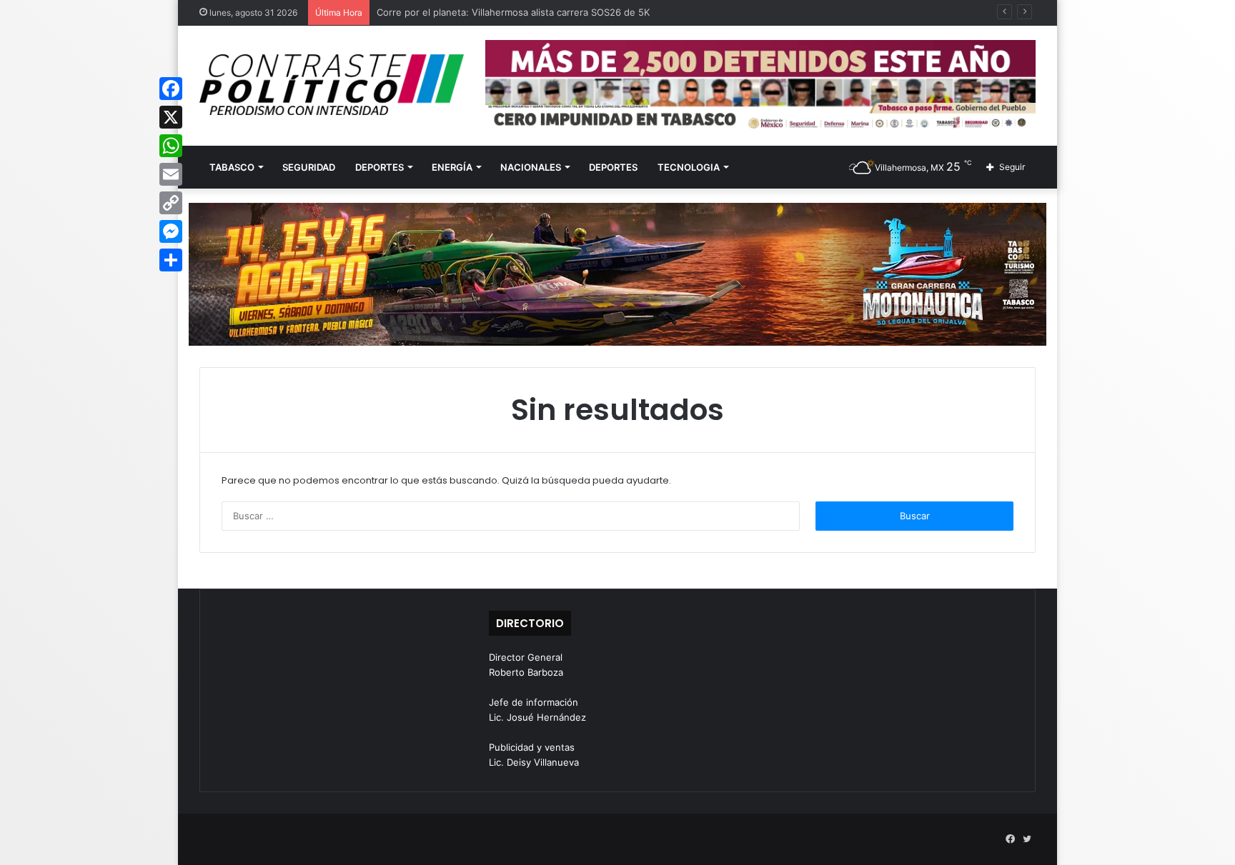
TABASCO (231, 167)
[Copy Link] (171, 203)
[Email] (171, 174)
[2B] (617, 273)
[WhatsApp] (171, 145)
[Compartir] (171, 260)
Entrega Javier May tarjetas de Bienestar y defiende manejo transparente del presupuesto (579, 12)
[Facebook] (171, 88)
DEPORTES (379, 167)
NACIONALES (530, 167)
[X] (171, 117)
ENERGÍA (452, 167)
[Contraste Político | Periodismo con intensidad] (331, 84)
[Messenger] (171, 231)
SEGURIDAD (308, 167)
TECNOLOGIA (689, 167)
